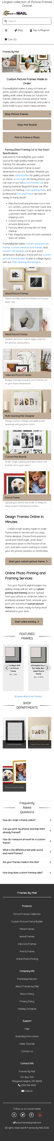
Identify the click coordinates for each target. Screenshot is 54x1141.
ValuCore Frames (27, 943)
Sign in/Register (41, 30)
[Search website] (19, 21)
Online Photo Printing (27, 958)
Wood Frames (27, 936)
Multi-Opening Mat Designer (26, 262)
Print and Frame (24, 193)
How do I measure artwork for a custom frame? (24, 841)
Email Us (28, 1091)
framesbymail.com (27, 978)
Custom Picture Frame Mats (39, 744)
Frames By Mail (11, 51)
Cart (12, 39)
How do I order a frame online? (19, 820)
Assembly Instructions (27, 1036)
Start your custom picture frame (27, 561)
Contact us (27, 1051)
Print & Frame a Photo (27, 137)
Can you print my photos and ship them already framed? (24, 830)
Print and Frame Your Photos (14, 787)
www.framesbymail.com (28, 1122)
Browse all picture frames (28, 696)
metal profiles (22, 175)
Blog (20, 30)
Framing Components (14, 744)
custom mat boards (13, 251)
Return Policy (27, 993)
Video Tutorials (27, 1043)
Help (27, 1028)
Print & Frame (27, 951)
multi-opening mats (35, 190)
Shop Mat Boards (27, 124)
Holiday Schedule (27, 1008)
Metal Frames (27, 929)
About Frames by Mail (27, 986)
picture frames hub (33, 182)
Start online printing (26, 621)
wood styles (19, 179)
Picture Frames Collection (27, 914)
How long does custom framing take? (22, 872)
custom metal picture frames (26, 247)
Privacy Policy (27, 1001)
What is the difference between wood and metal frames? (23, 851)
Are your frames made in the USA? (21, 862)
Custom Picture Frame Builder (27, 921)
